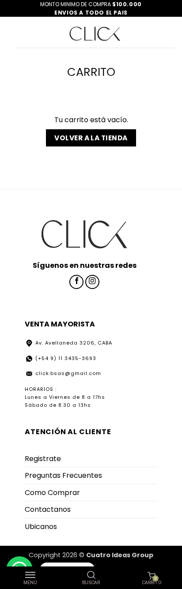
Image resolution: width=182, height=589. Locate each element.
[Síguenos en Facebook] (76, 282)
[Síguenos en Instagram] (92, 282)
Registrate (43, 459)
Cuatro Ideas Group (119, 555)
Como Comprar (52, 493)
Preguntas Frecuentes (63, 475)
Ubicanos (41, 526)
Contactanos (48, 509)
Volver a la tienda (90, 138)
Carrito (91, 72)
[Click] (95, 32)
